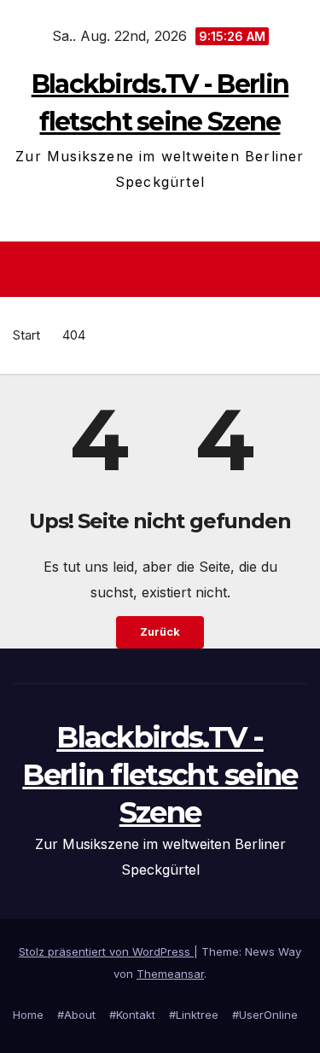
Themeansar (170, 973)
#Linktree (193, 1014)
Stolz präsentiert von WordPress (106, 951)
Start (26, 335)
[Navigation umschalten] (165, 269)
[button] (297, 269)
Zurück (160, 631)
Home (28, 1014)
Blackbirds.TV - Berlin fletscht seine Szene (159, 774)
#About (76, 1014)
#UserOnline (265, 1014)
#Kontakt (132, 1014)
